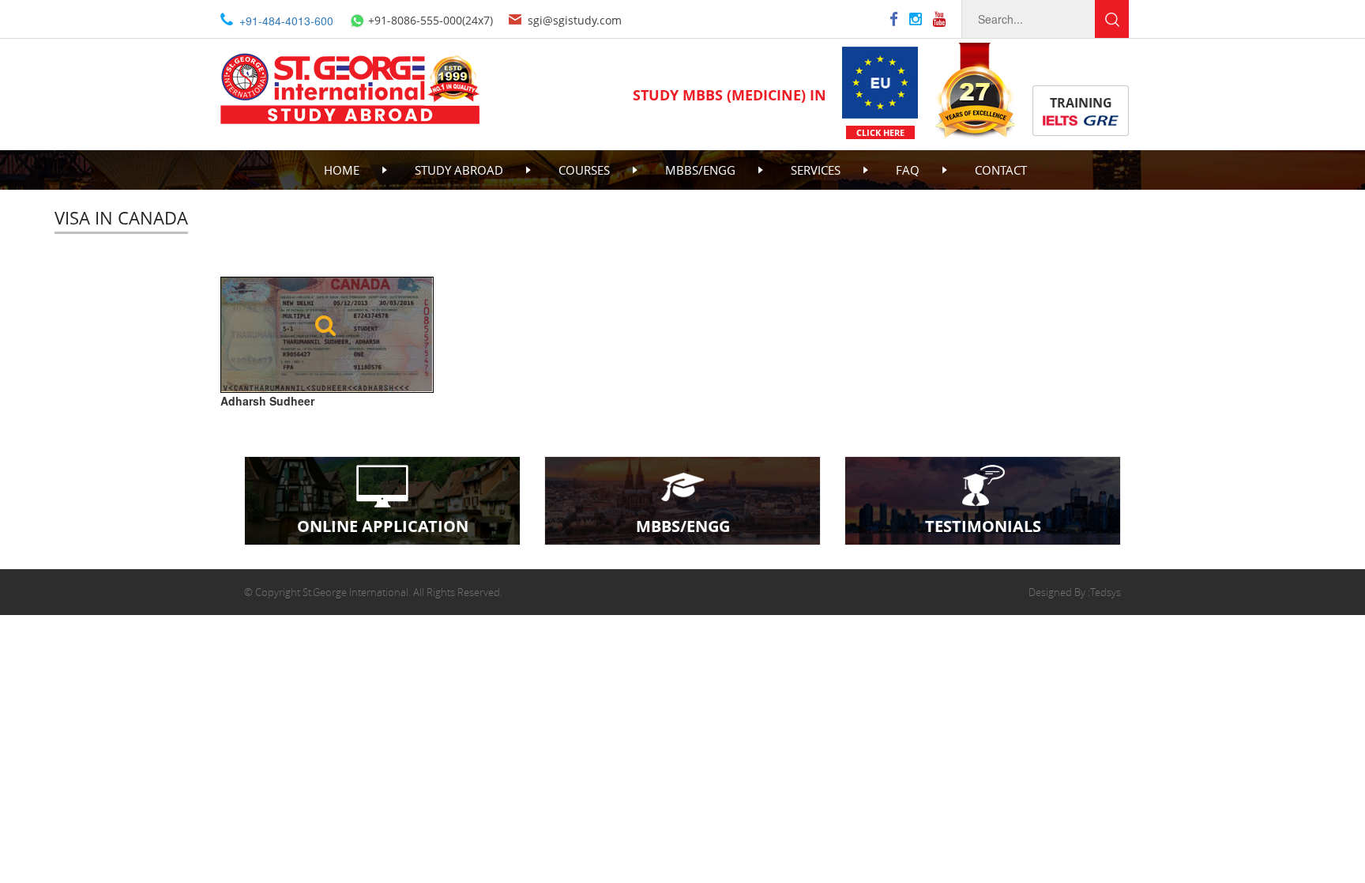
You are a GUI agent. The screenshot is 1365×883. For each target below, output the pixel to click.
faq (907, 170)
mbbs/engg (700, 170)
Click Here (880, 132)
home (341, 170)
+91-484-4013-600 (286, 20)
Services (815, 170)
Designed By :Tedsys (1074, 592)
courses (584, 170)
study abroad (459, 170)
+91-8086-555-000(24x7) (430, 20)
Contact (1001, 170)
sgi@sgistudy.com (575, 20)
